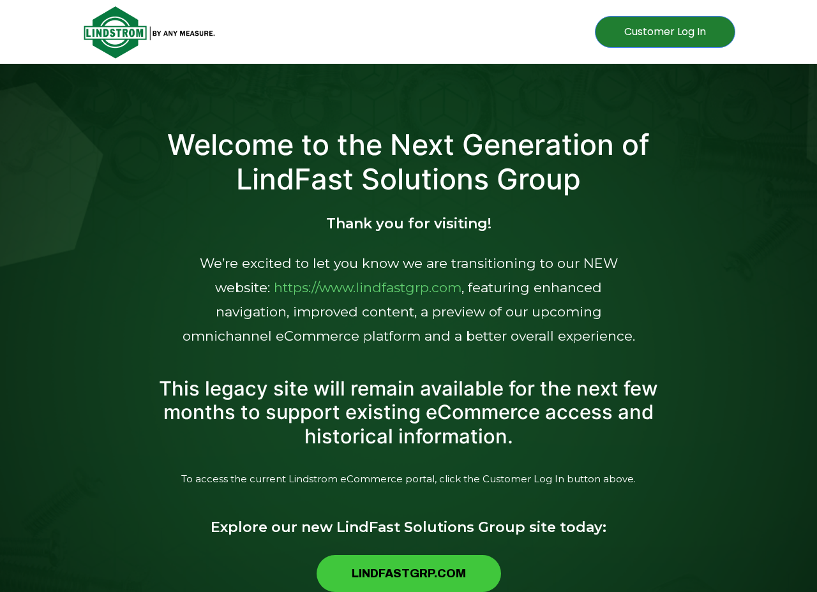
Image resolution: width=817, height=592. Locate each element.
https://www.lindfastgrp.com (367, 287)
